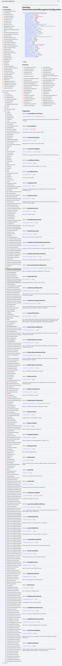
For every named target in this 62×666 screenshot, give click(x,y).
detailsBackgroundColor (30, 22)
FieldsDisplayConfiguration (45, 36)
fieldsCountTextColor (29, 35)
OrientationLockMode (40, 44)
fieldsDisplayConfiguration (31, 36)
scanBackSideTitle (29, 46)
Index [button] (24, 62)
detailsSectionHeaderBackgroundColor (33, 24)
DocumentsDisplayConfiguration (47, 26)
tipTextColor (28, 52)
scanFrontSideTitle (29, 47)
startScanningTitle (29, 49)
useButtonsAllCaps (29, 56)
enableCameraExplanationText (31, 29)
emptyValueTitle (28, 27)
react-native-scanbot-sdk (8, 1)
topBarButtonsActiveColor (30, 54)
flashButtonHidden (29, 39)
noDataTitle (27, 43)
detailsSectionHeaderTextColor (32, 25)
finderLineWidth (28, 38)
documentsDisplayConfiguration (32, 26)
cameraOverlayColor (29, 15)
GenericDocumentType (41, 13)
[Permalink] (43, 113)
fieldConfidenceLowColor (30, 31)
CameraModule (35, 14)
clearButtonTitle (29, 19)
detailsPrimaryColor (29, 23)
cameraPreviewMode (29, 16)
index (36, 5)
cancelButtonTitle (29, 18)
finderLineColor (28, 37)
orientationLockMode (29, 44)
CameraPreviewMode (38, 16)
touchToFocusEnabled (29, 55)
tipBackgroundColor (29, 51)
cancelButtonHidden (29, 17)
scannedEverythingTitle (30, 48)
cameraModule (28, 14)
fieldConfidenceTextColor (30, 33)
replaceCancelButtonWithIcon (31, 45)
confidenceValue (28, 20)
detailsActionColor (29, 21)
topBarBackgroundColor (30, 53)
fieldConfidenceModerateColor (31, 32)
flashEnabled (28, 41)
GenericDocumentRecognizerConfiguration (48, 5)
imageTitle (27, 42)
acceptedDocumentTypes (30, 13)
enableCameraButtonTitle (30, 28)
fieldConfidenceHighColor (30, 30)
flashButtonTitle (29, 40)
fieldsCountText (28, 34)
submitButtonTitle (29, 50)
